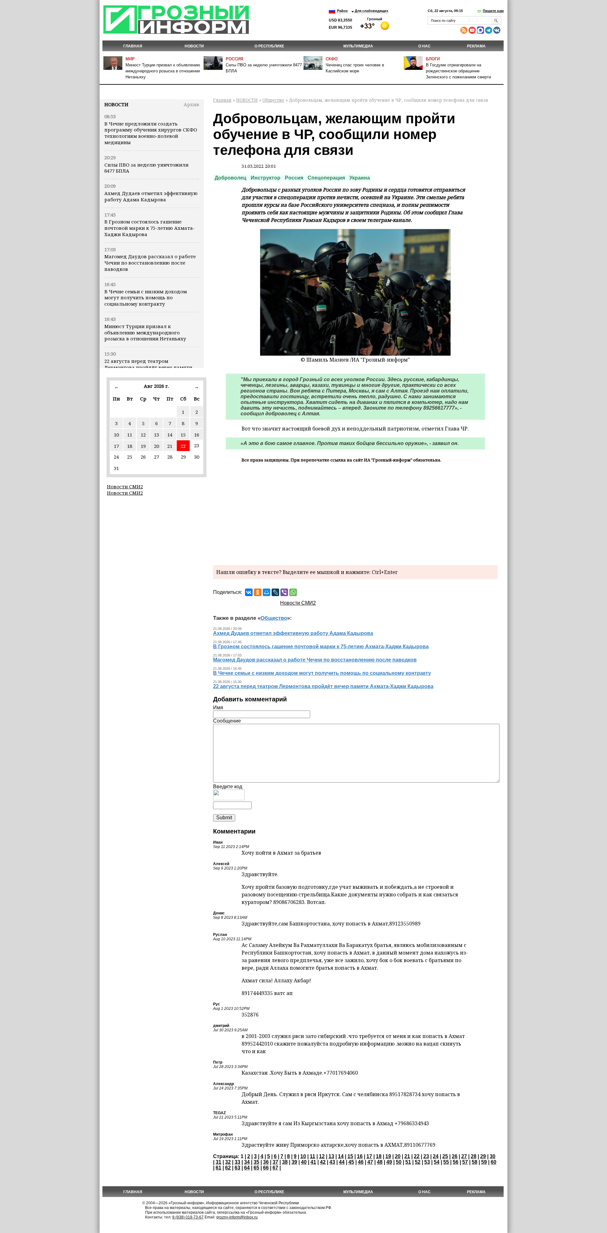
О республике (269, 46)
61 (218, 1167)
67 (275, 1167)
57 (465, 1162)
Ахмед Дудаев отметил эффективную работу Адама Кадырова (151, 196)
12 (143, 434)
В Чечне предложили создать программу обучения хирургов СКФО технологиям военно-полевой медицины (150, 132)
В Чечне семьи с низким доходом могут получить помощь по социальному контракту (145, 297)
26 (454, 1156)
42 (323, 1162)
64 (247, 1167)
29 (483, 1156)
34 (247, 1162)
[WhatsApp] (293, 592)
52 (417, 1162)
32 (228, 1162)
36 (266, 1162)
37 (275, 1162)
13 (156, 434)
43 (332, 1162)
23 (426, 1156)
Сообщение (227, 720)
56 (455, 1162)
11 (129, 434)
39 (294, 1162)
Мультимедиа (358, 46)
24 (435, 1156)
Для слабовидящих (371, 11)
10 (116, 434)
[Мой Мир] (266, 592)
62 (228, 1167)
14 (169, 434)
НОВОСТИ (194, 46)
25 (445, 1156)
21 (169, 446)
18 (129, 446)
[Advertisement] (355, 513)
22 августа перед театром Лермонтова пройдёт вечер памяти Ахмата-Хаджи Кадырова (148, 367)
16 (196, 434)
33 (237, 1162)
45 (351, 1162)
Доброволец (230, 177)
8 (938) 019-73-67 (188, 1217)
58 (474, 1162)
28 (473, 1156)
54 (436, 1162)
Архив (191, 104)
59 (484, 1162)
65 (256, 1167)
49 (389, 1162)
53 (427, 1162)
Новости (116, 104)
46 (361, 1162)
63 (237, 1167)
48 (380, 1162)
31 (218, 1162)
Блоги (433, 59)
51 (408, 1162)
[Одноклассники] (257, 592)
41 (313, 1162)
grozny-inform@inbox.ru (237, 1217)
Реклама (476, 46)
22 (183, 446)
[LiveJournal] (275, 592)
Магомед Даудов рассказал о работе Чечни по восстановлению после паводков (150, 262)
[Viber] (284, 592)
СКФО (332, 59)
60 (493, 1162)
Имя (218, 707)
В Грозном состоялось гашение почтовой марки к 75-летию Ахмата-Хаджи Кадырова (149, 227)
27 (464, 1156)
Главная (132, 46)
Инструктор (265, 177)
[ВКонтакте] (249, 592)
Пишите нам (493, 11)
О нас (424, 46)
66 (266, 1167)
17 (116, 446)
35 (256, 1162)
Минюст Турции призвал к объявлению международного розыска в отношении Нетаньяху (163, 71)
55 (446, 1162)
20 (156, 446)
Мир (130, 59)
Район (342, 11)
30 (492, 1156)
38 (285, 1162)
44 (342, 1162)
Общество (273, 100)
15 (183, 434)
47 (370, 1162)
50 (399, 1162)
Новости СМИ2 (125, 486)
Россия (234, 59)
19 (143, 446)
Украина (359, 177)
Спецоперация (326, 177)
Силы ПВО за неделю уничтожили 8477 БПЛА (146, 168)
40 (304, 1162)
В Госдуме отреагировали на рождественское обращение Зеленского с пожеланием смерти (458, 71)
